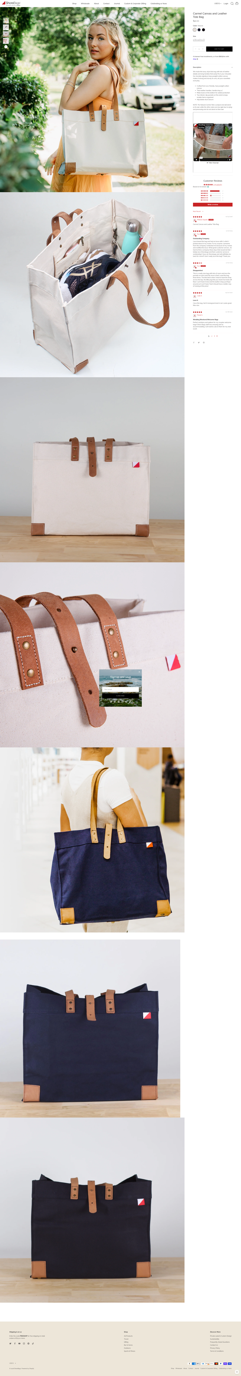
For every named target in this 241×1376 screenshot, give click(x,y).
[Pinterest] (126, 702)
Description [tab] (197, 67)
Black (203, 29)
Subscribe (120, 695)
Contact (106, 4)
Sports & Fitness (129, 1351)
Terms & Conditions (217, 1351)
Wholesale (85, 4)
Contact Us (214, 1345)
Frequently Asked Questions (220, 1342)
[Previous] (6, 15)
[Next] (6, 47)
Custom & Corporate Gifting (135, 4)
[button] (204, 191)
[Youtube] (119, 702)
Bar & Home (128, 1345)
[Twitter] (111, 702)
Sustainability (214, 1339)
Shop (74, 4)
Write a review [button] (213, 204)
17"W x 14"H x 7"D (199, 40)
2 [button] (211, 336)
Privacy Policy (215, 1348)
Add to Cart (219, 49)
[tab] (213, 123)
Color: (198, 26)
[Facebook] (115, 702)
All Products (128, 1336)
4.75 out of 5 (217, 184)
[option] (6, 20)
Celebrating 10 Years (159, 4)
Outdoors (127, 1348)
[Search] (232, 4)
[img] (197, 217)
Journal (117, 4)
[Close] (139, 672)
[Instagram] (122, 702)
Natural (194, 29)
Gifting (126, 1342)
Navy (199, 29)
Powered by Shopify (28, 1368)
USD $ (217, 3)
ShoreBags (17, 1368)
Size (194, 36)
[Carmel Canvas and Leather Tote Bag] (6, 21)
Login (226, 4)
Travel (126, 1339)
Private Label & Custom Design (221, 1336)
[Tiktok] (130, 702)
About (96, 4)
